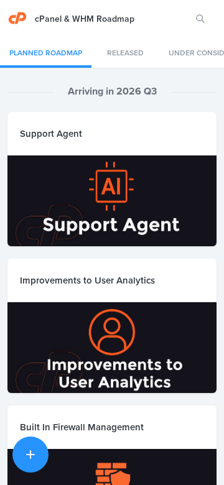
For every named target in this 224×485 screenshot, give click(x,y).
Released (125, 52)
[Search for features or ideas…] (200, 18)
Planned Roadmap (45, 52)
